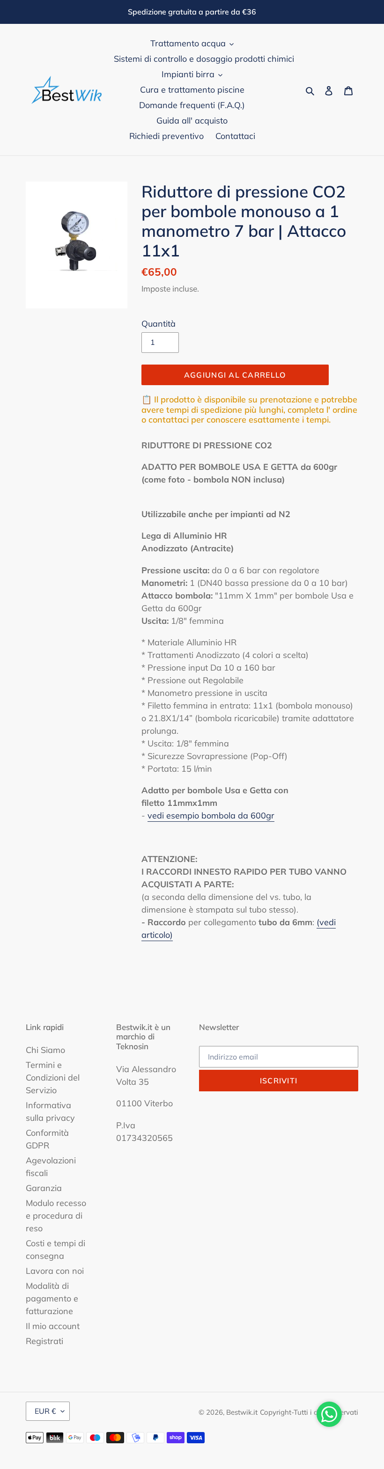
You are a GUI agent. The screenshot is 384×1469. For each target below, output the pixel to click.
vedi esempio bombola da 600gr (211, 815)
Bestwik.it (242, 1412)
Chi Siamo (45, 1050)
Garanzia (44, 1188)
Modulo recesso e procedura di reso (56, 1216)
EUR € (45, 1411)
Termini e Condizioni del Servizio (53, 1078)
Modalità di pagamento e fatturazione (52, 1298)
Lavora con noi (55, 1270)
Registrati (44, 1341)
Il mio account (53, 1326)
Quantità (158, 323)
